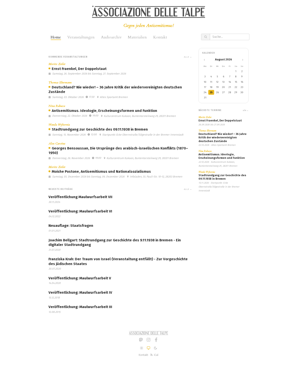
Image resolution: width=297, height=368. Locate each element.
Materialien (137, 37)
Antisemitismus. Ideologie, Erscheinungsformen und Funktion (104, 110)
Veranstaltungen (81, 37)
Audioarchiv (111, 37)
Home (56, 37)
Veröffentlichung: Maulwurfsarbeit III (80, 307)
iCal (155, 354)
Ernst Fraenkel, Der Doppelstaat (79, 68)
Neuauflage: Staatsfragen (70, 225)
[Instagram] (148, 340)
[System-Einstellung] (148, 348)
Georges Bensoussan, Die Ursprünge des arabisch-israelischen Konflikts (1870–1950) (118, 150)
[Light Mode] (141, 348)
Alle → (188, 57)
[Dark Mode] (155, 348)
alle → (246, 110)
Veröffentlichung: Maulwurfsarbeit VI (80, 211)
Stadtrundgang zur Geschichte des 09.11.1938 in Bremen (100, 129)
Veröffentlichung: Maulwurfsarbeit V (79, 278)
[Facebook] (156, 340)
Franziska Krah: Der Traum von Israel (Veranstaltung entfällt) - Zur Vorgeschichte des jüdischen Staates (118, 261)
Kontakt (160, 37)
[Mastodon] (141, 340)
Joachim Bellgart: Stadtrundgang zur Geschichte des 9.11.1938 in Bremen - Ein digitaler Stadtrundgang (114, 242)
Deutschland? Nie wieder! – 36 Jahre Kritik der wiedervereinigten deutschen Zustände (115, 89)
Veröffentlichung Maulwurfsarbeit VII (80, 197)
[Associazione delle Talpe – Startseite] (148, 11)
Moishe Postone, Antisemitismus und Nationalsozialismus (101, 171)
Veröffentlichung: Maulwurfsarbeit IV (80, 292)
